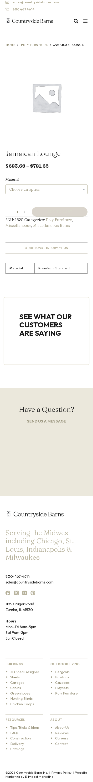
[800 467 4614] (7, 9)
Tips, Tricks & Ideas (25, 727)
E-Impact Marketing (39, 776)
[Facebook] (7, 593)
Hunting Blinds (21, 698)
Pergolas (62, 672)
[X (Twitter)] (16, 593)
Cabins (15, 687)
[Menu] (85, 21)
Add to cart (59, 211)
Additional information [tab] (46, 248)
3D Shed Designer (24, 672)
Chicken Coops (22, 704)
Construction (20, 738)
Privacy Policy (62, 772)
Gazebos (62, 682)
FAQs (14, 733)
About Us (62, 727)
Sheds (15, 677)
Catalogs (17, 749)
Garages (17, 682)
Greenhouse (20, 693)
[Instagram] (24, 593)
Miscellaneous (18, 225)
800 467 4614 (24, 9)
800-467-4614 (17, 576)
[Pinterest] (33, 593)
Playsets (62, 687)
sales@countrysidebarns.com (36, 2)
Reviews (62, 733)
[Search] (76, 21)
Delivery (17, 743)
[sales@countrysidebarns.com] (7, 2)
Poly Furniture (59, 219)
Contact (61, 743)
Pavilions (62, 677)
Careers (61, 738)
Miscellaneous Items (51, 225)
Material (12, 179)
